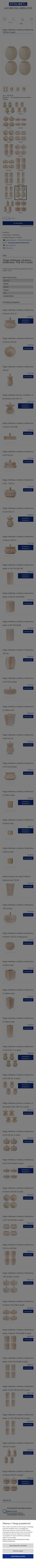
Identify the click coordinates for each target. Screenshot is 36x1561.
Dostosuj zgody (18, 1551)
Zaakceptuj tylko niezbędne (18, 1545)
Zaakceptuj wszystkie (18, 1556)
